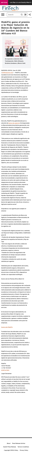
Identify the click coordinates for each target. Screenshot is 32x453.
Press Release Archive (18, 443)
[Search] (22, 14)
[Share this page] (30, 14)
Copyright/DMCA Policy (11, 450)
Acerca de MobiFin (7, 327)
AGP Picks (4, 2)
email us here (5, 370)
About (8, 443)
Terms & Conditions (23, 447)
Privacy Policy (24, 450)
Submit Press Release (9, 447)
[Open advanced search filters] (25, 14)
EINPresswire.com (7, 72)
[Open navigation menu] (2, 14)
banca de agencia (14, 123)
